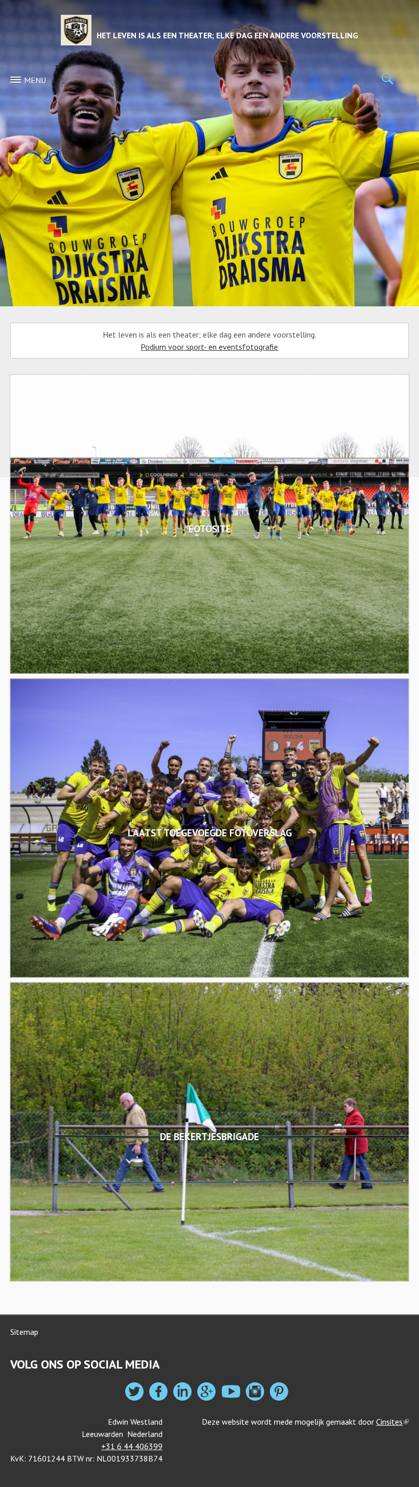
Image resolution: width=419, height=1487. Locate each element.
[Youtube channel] (231, 1391)
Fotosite (210, 528)
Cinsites (392, 1422)
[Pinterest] (279, 1391)
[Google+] (206, 1391)
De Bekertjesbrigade (209, 1136)
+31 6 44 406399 (131, 1446)
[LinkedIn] (182, 1391)
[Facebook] (158, 1391)
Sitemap (24, 1332)
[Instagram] (255, 1391)
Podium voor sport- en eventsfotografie (209, 347)
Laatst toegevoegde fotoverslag (210, 832)
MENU (35, 80)
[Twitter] (134, 1391)
